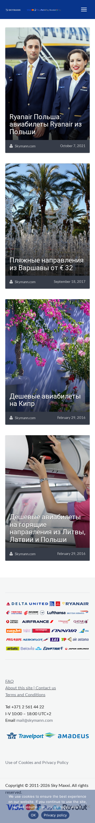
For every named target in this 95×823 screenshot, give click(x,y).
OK (33, 815)
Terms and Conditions (25, 695)
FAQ (9, 681)
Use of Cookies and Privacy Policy (36, 763)
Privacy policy (55, 815)
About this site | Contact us (30, 688)
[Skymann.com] (35, 9)
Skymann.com (25, 146)
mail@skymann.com (34, 720)
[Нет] (88, 806)
